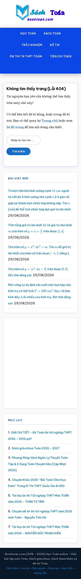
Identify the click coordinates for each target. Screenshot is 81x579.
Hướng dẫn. (40, 572)
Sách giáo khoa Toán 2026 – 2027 (36, 448)
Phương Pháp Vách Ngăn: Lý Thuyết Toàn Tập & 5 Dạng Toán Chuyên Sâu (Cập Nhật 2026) (38, 464)
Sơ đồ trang (15, 127)
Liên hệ (25, 568)
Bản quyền (38, 568)
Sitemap (53, 568)
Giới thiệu (12, 568)
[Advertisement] (40, 363)
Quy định (66, 568)
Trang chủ (49, 120)
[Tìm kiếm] (40, 68)
